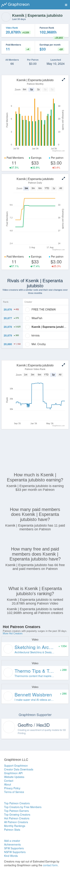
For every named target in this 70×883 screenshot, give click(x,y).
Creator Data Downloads (18, 769)
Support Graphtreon (16, 765)
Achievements (12, 844)
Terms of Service (14, 792)
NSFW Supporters (15, 852)
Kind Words (11, 856)
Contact (8, 780)
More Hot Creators (13, 633)
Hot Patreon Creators (16, 818)
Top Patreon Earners (16, 811)
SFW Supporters (14, 848)
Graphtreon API (13, 773)
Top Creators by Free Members (22, 807)
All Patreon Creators (16, 822)
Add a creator (12, 841)
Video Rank (12, 27)
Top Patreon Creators (17, 803)
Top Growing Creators (17, 814)
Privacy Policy (12, 788)
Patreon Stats (12, 829)
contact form (50, 865)
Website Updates (14, 777)
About (7, 784)
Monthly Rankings (14, 826)
